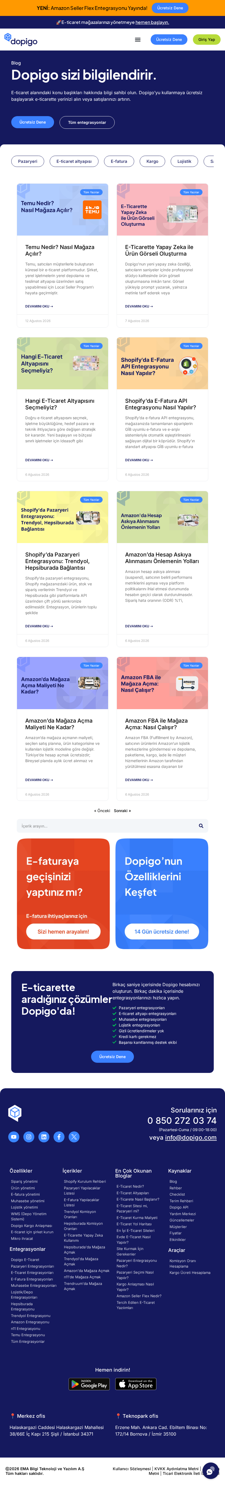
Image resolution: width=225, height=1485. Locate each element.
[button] (137, 39)
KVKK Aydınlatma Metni (176, 1468)
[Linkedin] (43, 1136)
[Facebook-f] (59, 1136)
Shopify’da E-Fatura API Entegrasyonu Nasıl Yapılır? (160, 404)
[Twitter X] (74, 1136)
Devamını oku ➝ (39, 306)
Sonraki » (122, 810)
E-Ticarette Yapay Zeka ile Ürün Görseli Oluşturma (159, 250)
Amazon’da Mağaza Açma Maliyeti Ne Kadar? (58, 724)
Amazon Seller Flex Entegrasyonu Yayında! (92, 8)
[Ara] (201, 825)
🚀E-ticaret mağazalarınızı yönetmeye (112, 22)
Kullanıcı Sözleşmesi (132, 1468)
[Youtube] (13, 1136)
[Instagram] (28, 1136)
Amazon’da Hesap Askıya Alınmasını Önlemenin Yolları (162, 557)
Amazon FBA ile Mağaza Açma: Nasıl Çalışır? (156, 724)
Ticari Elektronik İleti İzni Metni (191, 1473)
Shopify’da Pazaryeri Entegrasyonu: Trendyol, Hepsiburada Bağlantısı (57, 561)
